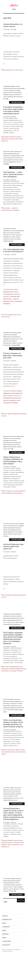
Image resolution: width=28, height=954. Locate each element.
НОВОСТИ (5, 916)
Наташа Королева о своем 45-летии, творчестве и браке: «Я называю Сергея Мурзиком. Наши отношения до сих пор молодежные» (13, 813)
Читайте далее (16, 102)
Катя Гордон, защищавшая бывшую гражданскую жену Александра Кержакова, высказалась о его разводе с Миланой (13, 638)
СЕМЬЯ (4, 937)
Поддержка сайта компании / (13, 949)
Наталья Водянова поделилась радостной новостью (13, 546)
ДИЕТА (4, 930)
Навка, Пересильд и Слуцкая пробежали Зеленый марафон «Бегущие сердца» (13, 460)
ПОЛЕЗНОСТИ (6, 945)
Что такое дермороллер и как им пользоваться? (13, 250)
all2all (3, 949)
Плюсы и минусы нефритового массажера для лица (12, 355)
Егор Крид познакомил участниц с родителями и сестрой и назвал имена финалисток (13, 110)
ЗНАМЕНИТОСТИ (7, 919)
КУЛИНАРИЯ (6, 927)
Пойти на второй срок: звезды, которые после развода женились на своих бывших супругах (13, 723)
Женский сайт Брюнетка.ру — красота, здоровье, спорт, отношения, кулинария (12, 400)
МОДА (4, 923)
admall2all (7, 29)
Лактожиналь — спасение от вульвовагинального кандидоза (13, 174)
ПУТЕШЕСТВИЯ (6, 941)
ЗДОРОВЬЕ (5, 934)
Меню (14, 9)
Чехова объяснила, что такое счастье (12, 25)
